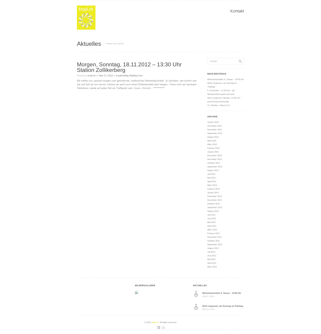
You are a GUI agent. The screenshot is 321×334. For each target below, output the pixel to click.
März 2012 (212, 267)
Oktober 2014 (213, 163)
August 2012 (213, 248)
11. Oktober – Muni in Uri (218, 105)
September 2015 (214, 133)
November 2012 (214, 237)
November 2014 (214, 159)
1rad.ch (91, 75)
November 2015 (214, 129)
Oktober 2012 (213, 241)
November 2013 (214, 200)
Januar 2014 (213, 192)
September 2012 (214, 244)
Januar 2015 (213, 152)
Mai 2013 (211, 222)
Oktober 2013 (213, 204)
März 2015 (212, 144)
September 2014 (214, 167)
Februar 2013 (213, 233)
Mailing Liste (136, 75)
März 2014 (212, 185)
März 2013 (212, 230)
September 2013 (214, 207)
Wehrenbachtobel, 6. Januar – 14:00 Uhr (225, 79)
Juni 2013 (211, 218)
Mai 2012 (211, 259)
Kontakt (237, 11)
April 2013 (211, 226)
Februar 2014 (213, 189)
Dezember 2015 (214, 126)
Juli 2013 (211, 215)
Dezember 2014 (214, 155)
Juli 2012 (211, 252)
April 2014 (211, 181)
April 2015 (211, 141)
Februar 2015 (213, 148)
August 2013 (213, 211)
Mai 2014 (211, 178)
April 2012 (211, 263)
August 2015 (213, 137)
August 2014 (213, 170)
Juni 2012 (211, 255)
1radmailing (122, 75)
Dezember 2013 (214, 196)
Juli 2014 (211, 174)
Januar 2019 (213, 122)
